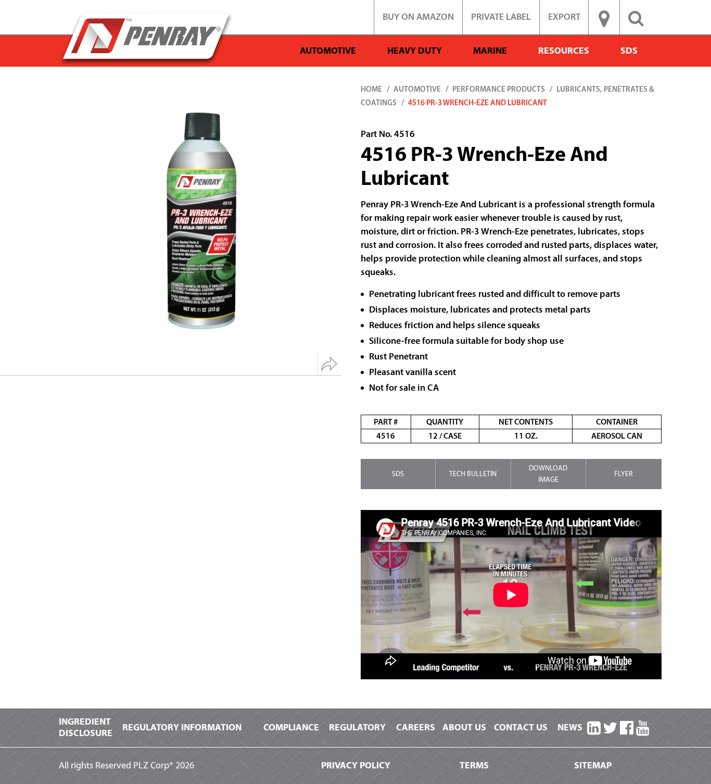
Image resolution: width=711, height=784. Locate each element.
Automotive (328, 50)
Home (371, 89)
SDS (629, 50)
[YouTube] (643, 728)
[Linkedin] (594, 728)
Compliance (291, 727)
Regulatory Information (182, 727)
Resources (563, 50)
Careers (415, 727)
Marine (490, 50)
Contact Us (521, 727)
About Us (464, 727)
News (569, 727)
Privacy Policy (355, 765)
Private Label (501, 16)
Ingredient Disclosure (85, 727)
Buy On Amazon (418, 16)
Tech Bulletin (473, 474)
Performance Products (498, 89)
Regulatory (357, 727)
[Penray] (146, 38)
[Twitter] (610, 728)
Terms (474, 765)
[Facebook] (626, 728)
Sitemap (593, 765)
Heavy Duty (414, 50)
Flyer (623, 474)
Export (564, 16)
